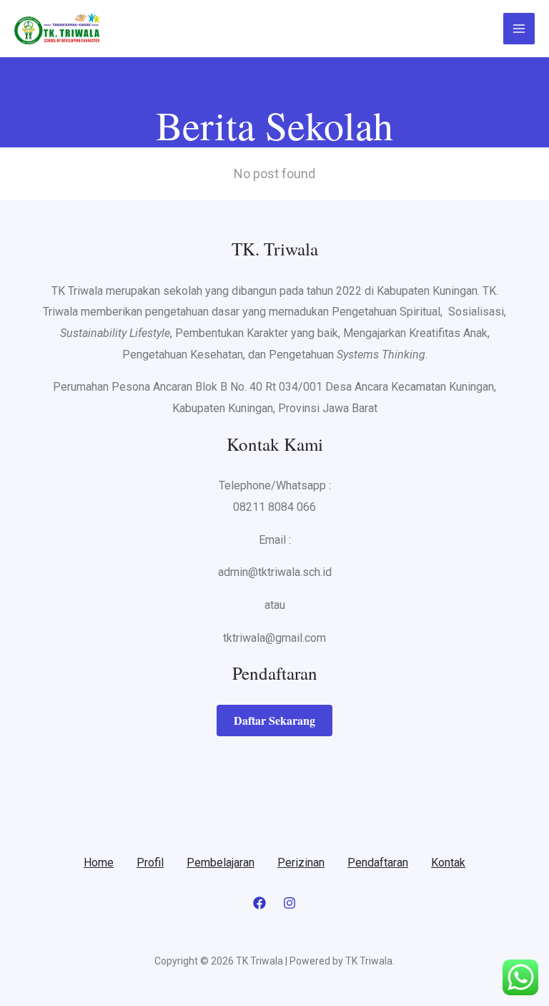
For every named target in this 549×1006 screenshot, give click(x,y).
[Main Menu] (519, 28)
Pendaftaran (377, 862)
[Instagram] (289, 903)
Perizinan (301, 862)
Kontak (448, 862)
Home (99, 862)
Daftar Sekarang (274, 720)
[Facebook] (259, 903)
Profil (150, 862)
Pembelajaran (220, 862)
